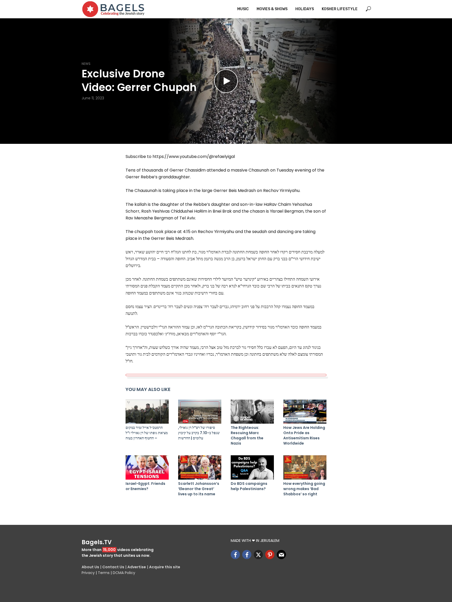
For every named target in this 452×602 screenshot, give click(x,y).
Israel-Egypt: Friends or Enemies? (145, 486)
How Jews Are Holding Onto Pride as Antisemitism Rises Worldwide (304, 435)
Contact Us (113, 567)
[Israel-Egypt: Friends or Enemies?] (147, 467)
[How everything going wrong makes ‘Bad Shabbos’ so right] (304, 467)
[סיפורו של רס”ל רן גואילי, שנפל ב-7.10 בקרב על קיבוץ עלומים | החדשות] (199, 412)
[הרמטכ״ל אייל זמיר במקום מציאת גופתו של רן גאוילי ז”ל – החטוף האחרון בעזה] (147, 412)
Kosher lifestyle (340, 9)
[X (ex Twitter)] (258, 554)
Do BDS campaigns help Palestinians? (249, 486)
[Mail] (281, 554)
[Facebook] (235, 554)
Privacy (88, 572)
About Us (90, 567)
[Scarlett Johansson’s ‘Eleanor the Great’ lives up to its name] (199, 467)
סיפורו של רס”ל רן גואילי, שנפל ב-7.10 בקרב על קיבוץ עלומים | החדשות (199, 433)
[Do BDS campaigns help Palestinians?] (252, 467)
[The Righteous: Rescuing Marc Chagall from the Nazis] (252, 412)
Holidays (304, 9)
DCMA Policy (124, 572)
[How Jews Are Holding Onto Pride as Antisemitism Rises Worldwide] (304, 412)
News (86, 63)
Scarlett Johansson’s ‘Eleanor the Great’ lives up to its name (198, 489)
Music (243, 9)
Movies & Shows (272, 9)
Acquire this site (164, 567)
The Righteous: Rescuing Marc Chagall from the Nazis (247, 435)
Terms (104, 572)
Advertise (136, 567)
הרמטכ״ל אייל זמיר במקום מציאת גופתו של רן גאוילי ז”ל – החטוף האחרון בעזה (147, 433)
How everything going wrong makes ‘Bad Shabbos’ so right (304, 489)
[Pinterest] (269, 554)
